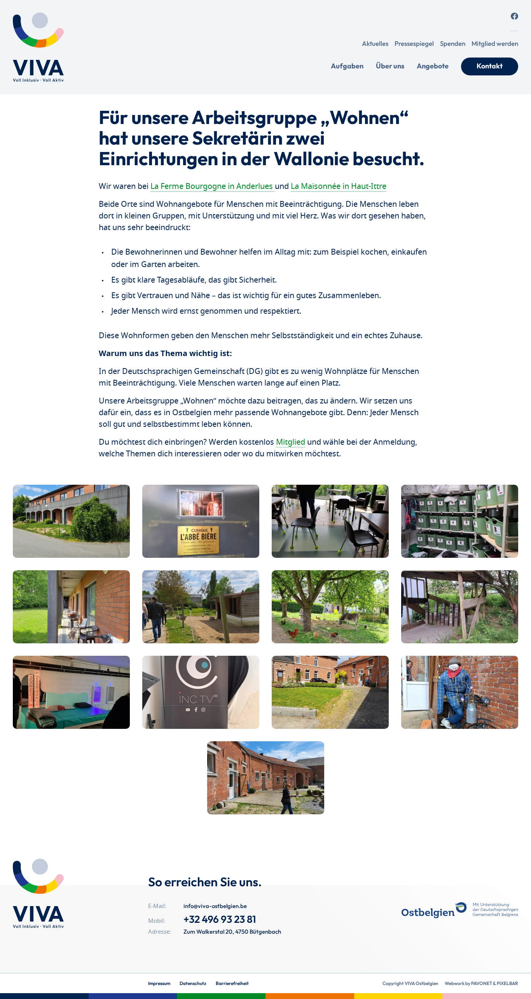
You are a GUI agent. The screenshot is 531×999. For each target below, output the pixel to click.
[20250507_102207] (459, 692)
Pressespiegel (414, 43)
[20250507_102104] (330, 692)
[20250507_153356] (200, 606)
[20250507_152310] (459, 521)
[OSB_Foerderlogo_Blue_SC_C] (460, 910)
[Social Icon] (514, 16)
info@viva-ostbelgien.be (215, 906)
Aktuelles (375, 43)
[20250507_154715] (71, 692)
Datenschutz (193, 983)
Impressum (159, 983)
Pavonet (481, 983)
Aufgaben (347, 65)
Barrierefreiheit (232, 983)
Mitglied (290, 442)
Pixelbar (507, 983)
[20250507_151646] (200, 521)
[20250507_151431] (71, 521)
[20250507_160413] (200, 692)
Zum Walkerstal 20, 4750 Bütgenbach (232, 931)
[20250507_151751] (330, 521)
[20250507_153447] (330, 606)
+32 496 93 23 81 (219, 919)
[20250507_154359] (459, 606)
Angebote (433, 65)
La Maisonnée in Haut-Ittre (338, 186)
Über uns (390, 65)
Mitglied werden (495, 43)
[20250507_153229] (71, 606)
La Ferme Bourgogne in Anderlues (212, 186)
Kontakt (490, 65)
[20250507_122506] (265, 777)
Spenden (452, 43)
